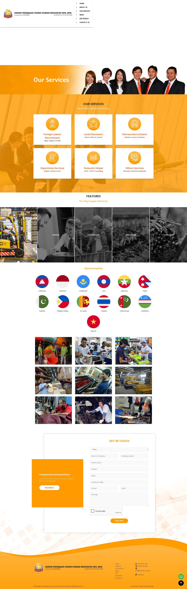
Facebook (140, 575)
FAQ (116, 573)
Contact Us (84, 22)
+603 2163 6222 (143, 566)
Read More (49, 487)
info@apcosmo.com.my (142, 571)
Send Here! (119, 521)
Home (82, 3)
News (82, 15)
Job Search (84, 18)
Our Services (85, 11)
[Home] (39, 13)
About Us (83, 7)
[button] (53, 351)
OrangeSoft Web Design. (146, 586)
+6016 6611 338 (142, 564)
